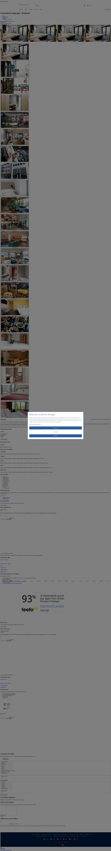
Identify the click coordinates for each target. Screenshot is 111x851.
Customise (55, 432)
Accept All (55, 428)
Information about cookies (35, 424)
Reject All (56, 435)
